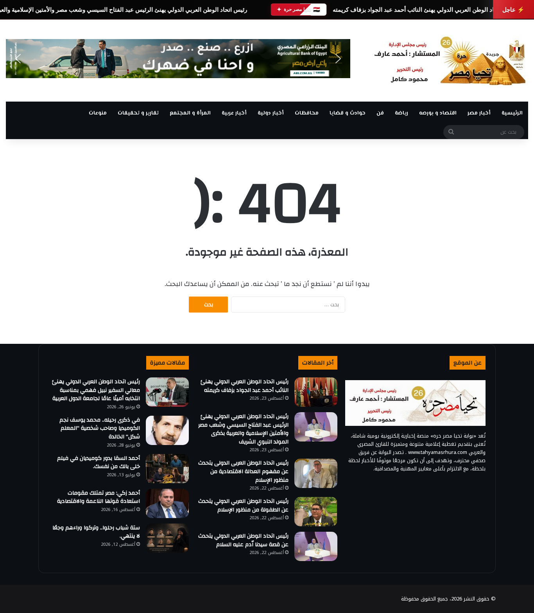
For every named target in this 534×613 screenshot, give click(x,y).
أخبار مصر (479, 113)
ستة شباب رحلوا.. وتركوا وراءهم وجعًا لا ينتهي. (96, 532)
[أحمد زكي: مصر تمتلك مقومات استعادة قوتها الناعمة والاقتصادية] (167, 503)
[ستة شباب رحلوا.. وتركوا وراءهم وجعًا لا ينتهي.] (167, 538)
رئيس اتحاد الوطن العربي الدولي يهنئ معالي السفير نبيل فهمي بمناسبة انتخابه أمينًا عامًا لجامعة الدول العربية (96, 390)
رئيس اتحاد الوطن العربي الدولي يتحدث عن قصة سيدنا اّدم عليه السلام (243, 540)
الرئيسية (512, 113)
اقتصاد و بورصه (438, 113)
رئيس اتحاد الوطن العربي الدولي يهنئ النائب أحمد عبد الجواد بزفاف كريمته (424, 9)
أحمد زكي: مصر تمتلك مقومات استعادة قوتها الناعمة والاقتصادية (98, 497)
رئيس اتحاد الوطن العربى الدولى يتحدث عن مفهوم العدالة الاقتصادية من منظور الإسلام (243, 471)
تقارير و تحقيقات (138, 113)
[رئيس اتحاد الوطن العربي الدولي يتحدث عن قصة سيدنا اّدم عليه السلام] (315, 546)
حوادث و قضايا (348, 113)
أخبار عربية (234, 113)
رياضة (401, 113)
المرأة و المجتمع (190, 113)
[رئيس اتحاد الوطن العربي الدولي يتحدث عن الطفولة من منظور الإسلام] (315, 511)
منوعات (98, 113)
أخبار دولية (271, 113)
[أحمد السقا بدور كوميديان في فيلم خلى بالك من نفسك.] (167, 468)
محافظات (307, 113)
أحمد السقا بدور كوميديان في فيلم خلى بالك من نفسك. (98, 462)
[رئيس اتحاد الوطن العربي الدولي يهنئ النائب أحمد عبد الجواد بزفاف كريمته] (315, 392)
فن (380, 113)
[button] (18, 58)
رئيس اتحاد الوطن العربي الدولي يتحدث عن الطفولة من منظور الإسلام (243, 505)
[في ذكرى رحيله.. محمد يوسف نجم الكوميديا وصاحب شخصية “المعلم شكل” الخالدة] (167, 430)
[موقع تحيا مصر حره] (450, 60)
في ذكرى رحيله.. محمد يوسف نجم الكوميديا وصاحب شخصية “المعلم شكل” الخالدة (99, 428)
